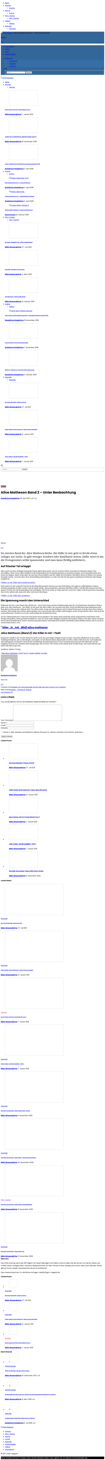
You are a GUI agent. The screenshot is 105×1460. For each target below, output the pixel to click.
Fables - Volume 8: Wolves (20, 690)
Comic (3, 486)
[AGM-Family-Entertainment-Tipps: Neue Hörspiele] (23, 425)
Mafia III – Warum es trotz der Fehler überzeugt (19, 370)
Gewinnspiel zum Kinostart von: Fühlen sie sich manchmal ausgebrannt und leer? (30, 1394)
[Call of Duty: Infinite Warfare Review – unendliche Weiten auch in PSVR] (20, 311)
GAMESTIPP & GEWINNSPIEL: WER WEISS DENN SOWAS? (21, 137)
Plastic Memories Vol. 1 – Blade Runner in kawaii (19, 196)
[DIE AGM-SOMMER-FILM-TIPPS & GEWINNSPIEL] (23, 238)
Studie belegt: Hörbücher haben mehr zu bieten (20, 1418)
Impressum (9, 46)
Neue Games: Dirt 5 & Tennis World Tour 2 (17, 109)
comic (20, 653)
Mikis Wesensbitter (13, 114)
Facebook (13, 61)
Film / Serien (10, 16)
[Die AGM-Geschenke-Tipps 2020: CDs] (34, 1242)
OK (89, 1458)
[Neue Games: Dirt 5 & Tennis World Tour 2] (23, 105)
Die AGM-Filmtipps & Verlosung (14, 269)
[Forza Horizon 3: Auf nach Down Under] (23, 338)
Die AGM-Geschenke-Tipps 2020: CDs (12, 1251)
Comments (7, 692)
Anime (7, 10)
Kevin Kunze (10, 215)
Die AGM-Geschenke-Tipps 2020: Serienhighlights (16, 1204)
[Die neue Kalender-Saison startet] (23, 397)
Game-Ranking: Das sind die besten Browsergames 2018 (22, 164)
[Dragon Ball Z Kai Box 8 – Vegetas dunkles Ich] (19, 205)
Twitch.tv (12, 66)
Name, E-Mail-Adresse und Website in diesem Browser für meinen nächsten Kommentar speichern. (43, 732)
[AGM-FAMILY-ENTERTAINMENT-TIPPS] (23, 452)
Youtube (12, 63)
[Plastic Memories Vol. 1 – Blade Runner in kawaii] (16, 192)
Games (8, 5)
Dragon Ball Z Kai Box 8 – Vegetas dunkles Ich (19, 210)
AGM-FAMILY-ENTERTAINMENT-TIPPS (16, 456)
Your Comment (7, 720)
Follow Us (8, 58)
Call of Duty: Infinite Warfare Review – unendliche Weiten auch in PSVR (26, 315)
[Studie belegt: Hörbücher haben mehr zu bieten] (14, 1409)
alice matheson (11, 653)
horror (26, 653)
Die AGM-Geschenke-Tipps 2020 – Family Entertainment (18, 1157)
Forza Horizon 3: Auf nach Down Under (16, 342)
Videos (7, 21)
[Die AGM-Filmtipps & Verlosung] (23, 265)
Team (7, 49)
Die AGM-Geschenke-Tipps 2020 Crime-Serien (26, 871)
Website (4, 728)
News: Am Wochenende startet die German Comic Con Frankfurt (39, 687)
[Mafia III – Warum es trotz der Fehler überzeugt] (23, 365)
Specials (8, 26)
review (31, 653)
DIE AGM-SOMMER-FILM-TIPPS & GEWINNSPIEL (19, 242)
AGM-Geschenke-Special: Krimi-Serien (17, 1371)
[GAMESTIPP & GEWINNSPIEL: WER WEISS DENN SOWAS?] (23, 132)
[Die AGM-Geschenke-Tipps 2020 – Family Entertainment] (34, 1149)
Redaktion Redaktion (14, 169)
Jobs (7, 51)
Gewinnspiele (10, 54)
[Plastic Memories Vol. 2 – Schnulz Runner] (19, 178)
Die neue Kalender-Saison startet (15, 402)
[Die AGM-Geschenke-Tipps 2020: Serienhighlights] (34, 1196)
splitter (38, 653)
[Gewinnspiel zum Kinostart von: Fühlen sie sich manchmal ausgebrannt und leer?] (14, 1385)
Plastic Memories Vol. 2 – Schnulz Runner (17, 183)
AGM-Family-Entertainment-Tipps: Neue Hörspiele (21, 429)
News (7, 3)
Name (4, 723)
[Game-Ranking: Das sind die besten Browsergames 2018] (23, 159)
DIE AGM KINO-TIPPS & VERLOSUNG (15, 297)
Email (3, 725)
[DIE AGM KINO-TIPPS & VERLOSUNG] (23, 292)
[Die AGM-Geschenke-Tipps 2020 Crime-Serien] (23, 866)
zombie (44, 653)
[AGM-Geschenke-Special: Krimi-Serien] (14, 1362)
